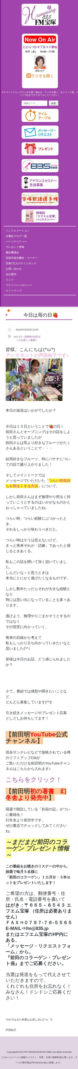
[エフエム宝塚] (40, 28)
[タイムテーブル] (40, 121)
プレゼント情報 (15, 246)
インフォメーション (18, 230)
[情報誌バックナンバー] (40, 221)
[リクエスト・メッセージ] (40, 138)
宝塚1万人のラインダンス (21, 263)
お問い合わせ (14, 268)
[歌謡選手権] (40, 205)
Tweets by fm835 (40, 299)
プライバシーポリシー (19, 285)
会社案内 (11, 274)
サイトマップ (14, 290)
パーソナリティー (16, 241)
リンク (10, 279)
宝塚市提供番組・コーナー (21, 257)
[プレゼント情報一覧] (40, 154)
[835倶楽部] (40, 171)
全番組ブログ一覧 (16, 236)
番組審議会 (12, 252)
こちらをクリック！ (34, 779)
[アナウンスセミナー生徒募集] (40, 188)
